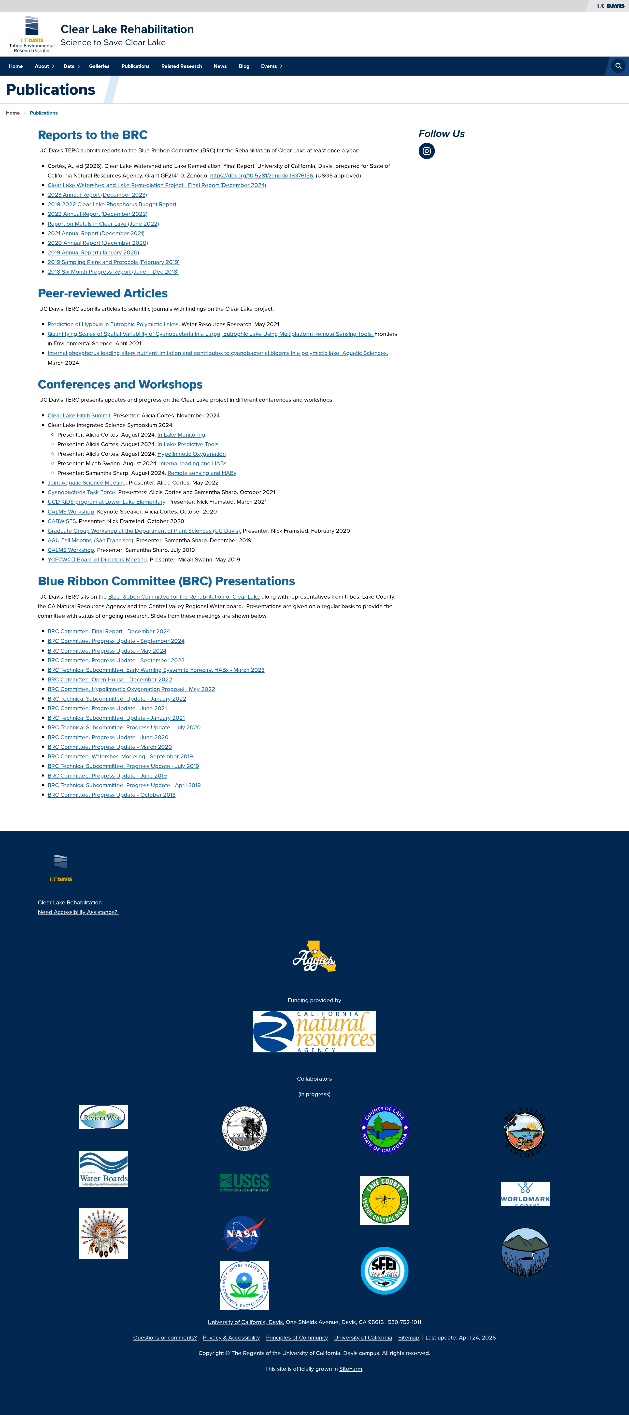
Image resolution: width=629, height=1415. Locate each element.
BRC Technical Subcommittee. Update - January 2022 (117, 698)
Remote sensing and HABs (202, 473)
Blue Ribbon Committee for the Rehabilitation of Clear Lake (184, 596)
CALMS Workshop (71, 511)
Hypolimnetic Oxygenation (191, 453)
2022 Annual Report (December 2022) (97, 213)
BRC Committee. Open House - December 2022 (110, 679)
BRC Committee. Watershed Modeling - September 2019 (120, 756)
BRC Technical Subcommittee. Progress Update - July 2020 (124, 727)
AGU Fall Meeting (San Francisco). (92, 540)
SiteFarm (350, 1368)
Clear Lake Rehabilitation (127, 29)
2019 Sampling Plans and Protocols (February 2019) (114, 262)
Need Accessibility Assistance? (78, 912)
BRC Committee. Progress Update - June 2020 (108, 737)
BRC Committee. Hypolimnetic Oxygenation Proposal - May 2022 (131, 689)
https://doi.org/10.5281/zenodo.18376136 (261, 175)
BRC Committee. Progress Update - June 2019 (107, 775)
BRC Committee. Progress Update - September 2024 (116, 640)
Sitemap (408, 1337)
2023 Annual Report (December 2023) (97, 194)
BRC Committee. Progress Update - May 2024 (107, 650)
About (42, 66)
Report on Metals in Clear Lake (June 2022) (103, 223)
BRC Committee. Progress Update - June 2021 (107, 708)
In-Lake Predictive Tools (187, 444)
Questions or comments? (165, 1337)
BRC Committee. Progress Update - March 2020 (110, 746)
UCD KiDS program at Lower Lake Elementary (106, 501)
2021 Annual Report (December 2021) (96, 233)
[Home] (32, 33)
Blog (244, 66)
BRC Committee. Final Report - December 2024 (109, 631)
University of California (363, 1337)
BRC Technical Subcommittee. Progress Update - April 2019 (124, 785)
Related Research (181, 66)
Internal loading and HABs (193, 463)
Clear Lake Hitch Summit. (80, 415)
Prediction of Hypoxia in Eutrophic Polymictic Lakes (113, 324)
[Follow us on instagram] (427, 151)
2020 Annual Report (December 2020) (98, 242)
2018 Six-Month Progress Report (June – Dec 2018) (113, 271)
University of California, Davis (245, 1322)
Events (269, 66)
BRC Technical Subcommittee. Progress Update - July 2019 (123, 766)
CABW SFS (62, 521)
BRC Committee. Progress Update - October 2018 (112, 794)
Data (69, 66)
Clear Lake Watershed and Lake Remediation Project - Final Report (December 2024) (157, 185)
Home (16, 66)
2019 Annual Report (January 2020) (93, 252)
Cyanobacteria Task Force (81, 492)
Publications (136, 66)
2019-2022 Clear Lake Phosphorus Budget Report (112, 204)
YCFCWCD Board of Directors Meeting (97, 559)
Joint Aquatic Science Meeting (87, 482)
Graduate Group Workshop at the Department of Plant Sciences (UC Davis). (144, 530)
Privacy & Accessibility (231, 1337)
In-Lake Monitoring (181, 434)
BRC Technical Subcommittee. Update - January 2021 (116, 717)
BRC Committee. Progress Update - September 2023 (116, 660)
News (220, 66)
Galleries (99, 66)
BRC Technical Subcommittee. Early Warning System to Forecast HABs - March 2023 (156, 669)
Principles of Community (297, 1337)
